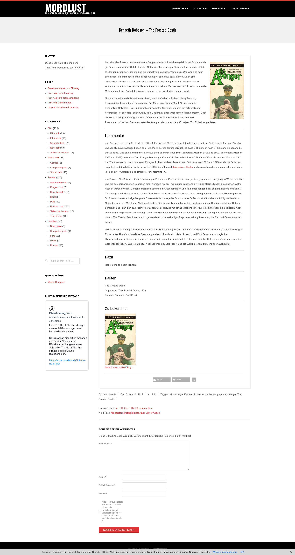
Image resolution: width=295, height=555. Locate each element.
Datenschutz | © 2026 (148, 548)
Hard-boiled (56, 192)
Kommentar (105, 443)
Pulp (153, 394)
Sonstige (52, 221)
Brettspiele (56, 226)
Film (50, 128)
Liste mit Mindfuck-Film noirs (63, 107)
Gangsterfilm (239, 8)
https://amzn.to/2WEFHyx (118, 367)
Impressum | (133, 548)
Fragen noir (56, 187)
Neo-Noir (217, 8)
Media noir (53, 157)
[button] (162, 379)
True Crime (56, 216)
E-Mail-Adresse (107, 485)
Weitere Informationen (225, 552)
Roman (51, 177)
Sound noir (56, 172)
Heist (53, 196)
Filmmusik (55, 138)
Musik (53, 240)
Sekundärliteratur (59, 152)
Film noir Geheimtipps (59, 102)
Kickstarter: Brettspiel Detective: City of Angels (135, 412)
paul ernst (210, 394)
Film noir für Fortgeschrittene (63, 97)
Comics (54, 162)
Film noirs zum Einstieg (60, 93)
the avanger (229, 394)
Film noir (199, 8)
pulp (219, 394)
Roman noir (179, 8)
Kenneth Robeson (194, 394)
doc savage (176, 394)
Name (102, 477)
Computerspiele (58, 167)
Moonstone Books (183, 167)
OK (242, 552)
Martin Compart (56, 282)
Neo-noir (55, 147)
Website (103, 493)
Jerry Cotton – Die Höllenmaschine (134, 408)
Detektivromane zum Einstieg (63, 88)
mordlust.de (162, 548)
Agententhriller (58, 182)
